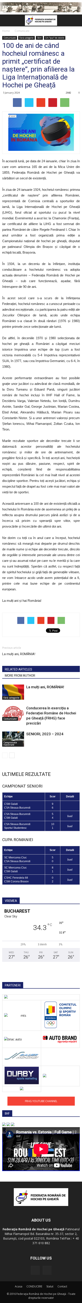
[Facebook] (35, 1270)
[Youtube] (47, 1270)
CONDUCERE (34, 1286)
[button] (76, 20)
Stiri (39, 37)
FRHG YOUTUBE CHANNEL (41, 1101)
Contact (62, 1286)
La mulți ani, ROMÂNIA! (18, 654)
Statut (49, 1286)
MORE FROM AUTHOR (20, 675)
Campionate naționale (10, 743)
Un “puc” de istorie (54, 37)
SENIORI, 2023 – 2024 (44, 734)
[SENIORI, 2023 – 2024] (13, 739)
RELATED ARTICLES (18, 669)
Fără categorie (26, 37)
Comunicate (9, 37)
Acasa (18, 1286)
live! (70, 816)
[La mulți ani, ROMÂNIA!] (13, 692)
